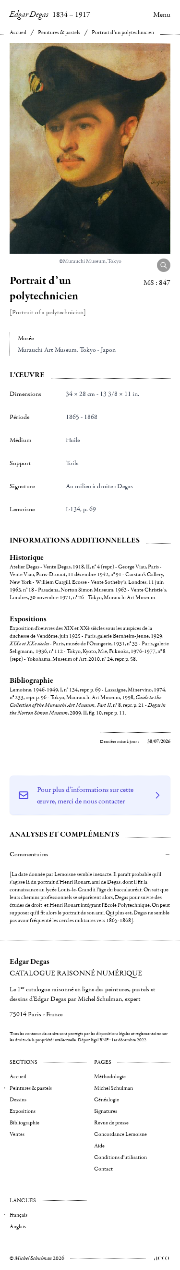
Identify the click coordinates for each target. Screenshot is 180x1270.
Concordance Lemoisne (120, 1134)
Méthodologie (110, 1076)
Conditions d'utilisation (120, 1157)
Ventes (17, 1134)
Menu (161, 14)
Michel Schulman (113, 1088)
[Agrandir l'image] (163, 265)
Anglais (18, 1226)
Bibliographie (24, 1122)
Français (18, 1215)
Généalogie (106, 1099)
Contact (103, 1168)
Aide (99, 1145)
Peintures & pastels (59, 32)
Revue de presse (111, 1122)
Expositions (23, 1111)
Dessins (18, 1099)
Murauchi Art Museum (47, 349)
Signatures (105, 1111)
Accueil (18, 32)
